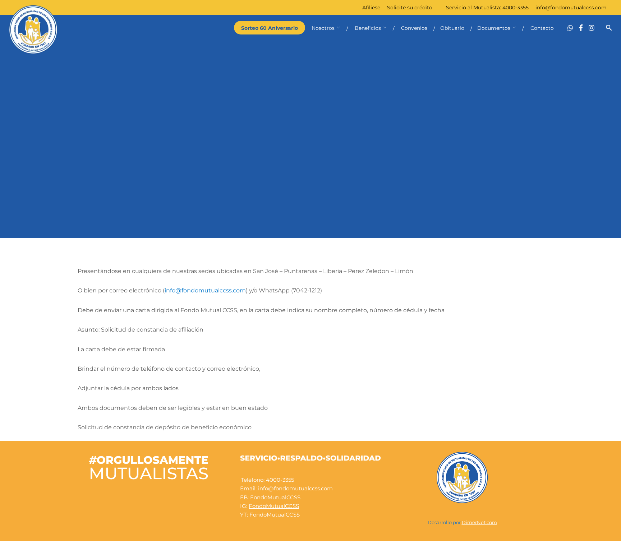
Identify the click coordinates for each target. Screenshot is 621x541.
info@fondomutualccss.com (571, 7)
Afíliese (371, 7)
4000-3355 (515, 7)
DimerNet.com (479, 522)
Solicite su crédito (409, 7)
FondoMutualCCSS (275, 497)
